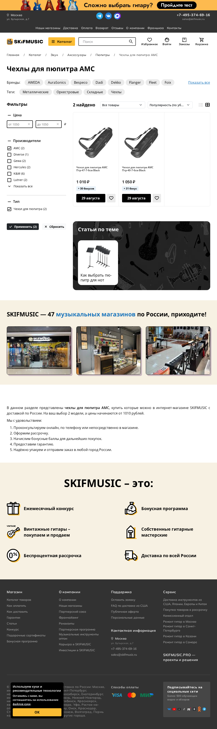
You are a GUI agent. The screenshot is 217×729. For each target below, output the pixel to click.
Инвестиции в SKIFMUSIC (77, 650)
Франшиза (155, 28)
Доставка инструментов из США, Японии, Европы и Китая (185, 602)
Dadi (99, 82)
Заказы (184, 44)
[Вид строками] (200, 105)
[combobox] (107, 41)
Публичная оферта (125, 612)
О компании (135, 28)
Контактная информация (133, 630)
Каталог (64, 41)
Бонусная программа (22, 641)
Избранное (149, 44)
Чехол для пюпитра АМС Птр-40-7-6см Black (137, 169)
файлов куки (22, 704)
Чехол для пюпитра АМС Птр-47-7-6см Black (92, 169)
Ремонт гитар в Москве (179, 621)
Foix (168, 82)
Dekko (116, 82)
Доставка (70, 28)
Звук (54, 55)
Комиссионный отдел (178, 616)
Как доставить (17, 612)
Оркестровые (68, 92)
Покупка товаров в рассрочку (185, 610)
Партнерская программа (77, 629)
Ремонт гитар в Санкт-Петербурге (179, 628)
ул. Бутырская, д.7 (18, 19)
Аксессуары (76, 55)
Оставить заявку (123, 600)
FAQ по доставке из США (129, 606)
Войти (167, 44)
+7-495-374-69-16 (193, 15)
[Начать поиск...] (131, 41)
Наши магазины (48, 28)
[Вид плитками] (207, 105)
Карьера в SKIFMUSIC (75, 644)
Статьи (12, 623)
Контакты (174, 28)
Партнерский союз (72, 612)
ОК (37, 712)
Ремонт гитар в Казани (179, 636)
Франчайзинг (68, 617)
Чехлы (116, 92)
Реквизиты (66, 623)
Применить (25, 227)
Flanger (135, 82)
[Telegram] (99, 16)
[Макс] (117, 16)
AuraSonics (57, 82)
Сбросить (56, 227)
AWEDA (34, 82)
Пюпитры (103, 55)
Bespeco (81, 82)
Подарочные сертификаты (26, 635)
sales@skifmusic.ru (193, 19)
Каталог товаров (19, 600)
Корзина (201, 44)
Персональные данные (128, 617)
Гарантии (13, 617)
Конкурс (13, 629)
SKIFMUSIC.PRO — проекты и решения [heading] (180, 657)
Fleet (153, 82)
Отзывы (117, 28)
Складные (95, 92)
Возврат (102, 28)
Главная (13, 55)
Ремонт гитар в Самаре (180, 642)
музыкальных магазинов (96, 314)
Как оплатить (16, 606)
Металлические (36, 92)
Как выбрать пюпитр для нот (96, 277)
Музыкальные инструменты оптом (79, 636)
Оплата (87, 28)
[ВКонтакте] (108, 16)
